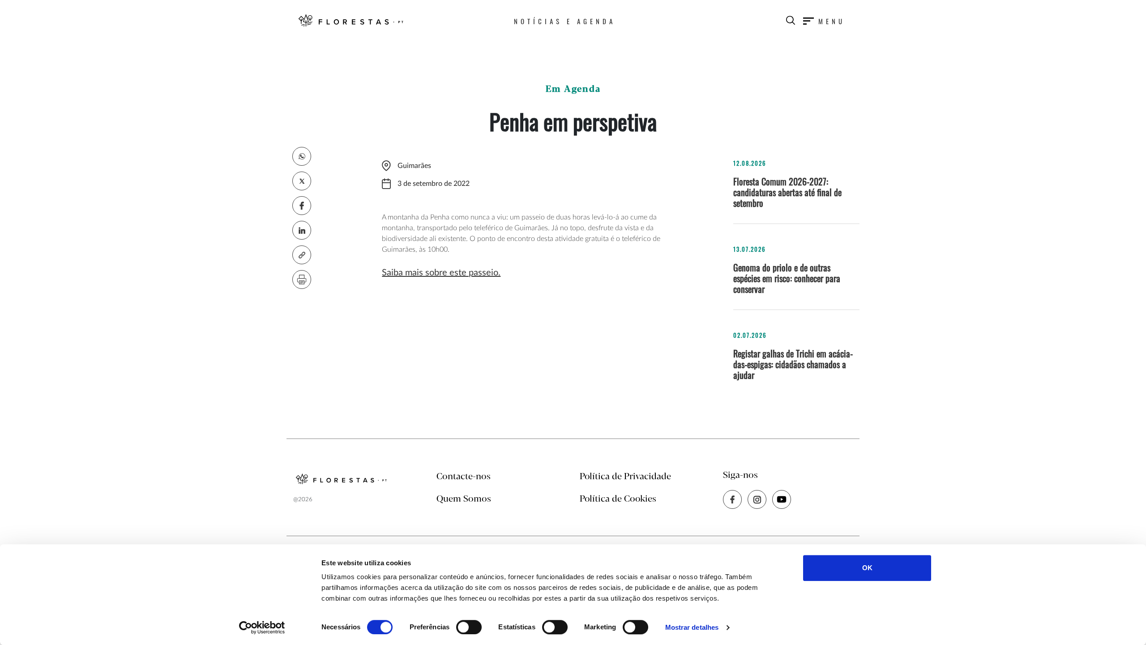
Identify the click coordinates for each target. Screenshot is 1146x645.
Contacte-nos (463, 477)
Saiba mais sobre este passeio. (441, 272)
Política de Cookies (618, 499)
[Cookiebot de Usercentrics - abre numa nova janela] (262, 627)
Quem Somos (463, 499)
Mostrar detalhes (692, 627)
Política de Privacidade (625, 477)
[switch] (469, 627)
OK (867, 568)
